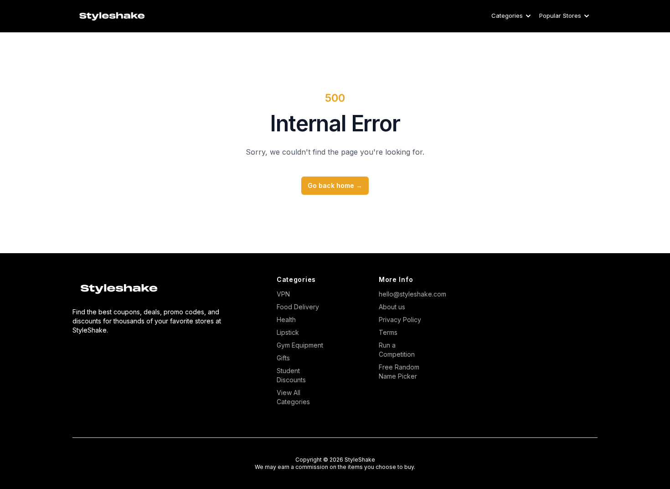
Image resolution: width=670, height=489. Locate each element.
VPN (283, 294)
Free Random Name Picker (399, 371)
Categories (507, 15)
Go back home (335, 185)
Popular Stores (560, 15)
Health (286, 319)
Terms (388, 332)
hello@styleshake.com (404, 294)
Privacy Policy (400, 319)
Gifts (283, 358)
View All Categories (293, 397)
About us (392, 307)
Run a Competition (397, 349)
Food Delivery (298, 307)
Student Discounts (291, 375)
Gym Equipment (300, 345)
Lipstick (288, 332)
